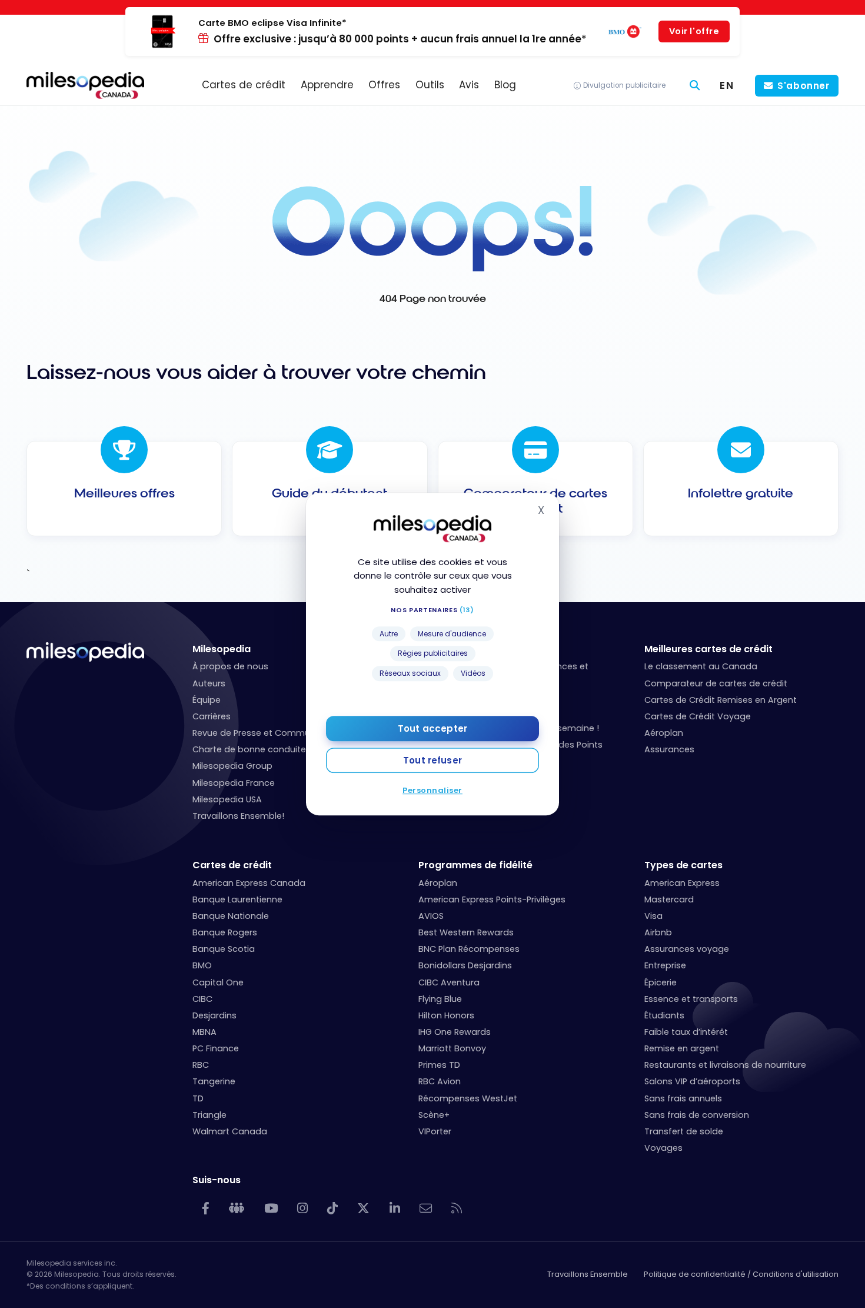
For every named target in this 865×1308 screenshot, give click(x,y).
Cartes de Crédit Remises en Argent (720, 700)
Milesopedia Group (232, 766)
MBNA (204, 1032)
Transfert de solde (683, 1131)
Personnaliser (432, 790)
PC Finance (215, 1048)
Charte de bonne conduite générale (269, 749)
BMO (202, 965)
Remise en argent (681, 1048)
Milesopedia (221, 649)
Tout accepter (432, 728)
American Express (682, 883)
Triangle (209, 1115)
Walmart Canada (229, 1131)
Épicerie (660, 982)
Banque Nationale (230, 916)
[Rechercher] (695, 85)
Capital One (218, 982)
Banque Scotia (223, 949)
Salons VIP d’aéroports (692, 1081)
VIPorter (434, 1131)
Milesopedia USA (227, 799)
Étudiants (664, 1015)
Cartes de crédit (232, 865)
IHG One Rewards (454, 1032)
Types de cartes (683, 865)
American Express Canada (248, 883)
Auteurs (208, 683)
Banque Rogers (224, 932)
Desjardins (214, 1015)
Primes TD (439, 1065)
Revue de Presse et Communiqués (265, 733)
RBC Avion (439, 1081)
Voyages (663, 1148)
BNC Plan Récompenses (469, 949)
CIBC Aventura (449, 982)
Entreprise (665, 965)
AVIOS (431, 916)
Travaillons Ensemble (587, 1274)
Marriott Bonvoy (452, 1048)
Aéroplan (663, 733)
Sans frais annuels (683, 1098)
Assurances (669, 749)
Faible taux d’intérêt (686, 1032)
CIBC (202, 999)
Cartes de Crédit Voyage (697, 716)
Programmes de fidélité (475, 865)
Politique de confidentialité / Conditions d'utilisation (741, 1274)
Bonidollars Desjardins (465, 965)
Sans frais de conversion (696, 1115)
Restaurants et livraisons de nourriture (725, 1065)
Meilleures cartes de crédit (708, 649)
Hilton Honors (446, 1015)
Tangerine (213, 1081)
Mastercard (669, 899)
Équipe (206, 700)
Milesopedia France (233, 783)
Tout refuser (432, 760)
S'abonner (803, 85)
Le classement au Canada (700, 666)
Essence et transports (691, 999)
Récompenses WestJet (467, 1098)
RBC (200, 1065)
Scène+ (434, 1115)
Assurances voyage (686, 949)
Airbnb (658, 932)
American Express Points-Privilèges (491, 899)
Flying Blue (440, 999)
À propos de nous (230, 666)
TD (198, 1098)
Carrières (211, 716)
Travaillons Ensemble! (238, 816)
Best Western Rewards (466, 932)
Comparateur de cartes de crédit (715, 683)
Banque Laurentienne (237, 899)
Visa (653, 916)
